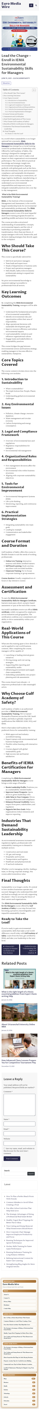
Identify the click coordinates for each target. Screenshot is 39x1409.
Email (6, 1129)
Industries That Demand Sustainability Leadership (17, 128)
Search (7, 1171)
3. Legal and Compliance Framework (18, 105)
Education (6, 83)
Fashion (6, 1389)
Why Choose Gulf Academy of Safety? (16, 121)
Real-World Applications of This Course (17, 119)
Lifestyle (6, 1397)
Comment (8, 1092)
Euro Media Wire (11, 5)
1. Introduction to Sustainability (17, 100)
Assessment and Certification (14, 116)
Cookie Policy (7, 1308)
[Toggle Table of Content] (33, 90)
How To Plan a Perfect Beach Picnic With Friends (17, 1318)
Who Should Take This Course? (14, 93)
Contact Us (7, 1298)
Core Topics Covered (11, 98)
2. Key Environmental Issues (16, 103)
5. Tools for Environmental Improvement (20, 109)
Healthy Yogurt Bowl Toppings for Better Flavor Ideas (18, 1333)
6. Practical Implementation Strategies (19, 111)
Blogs (5, 1378)
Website (7, 1139)
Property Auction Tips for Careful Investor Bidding (17, 1361)
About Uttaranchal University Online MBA (18, 1025)
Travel (5, 1404)
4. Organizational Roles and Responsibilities (21, 107)
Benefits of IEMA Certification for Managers (18, 124)
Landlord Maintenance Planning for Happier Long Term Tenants (19, 1368)
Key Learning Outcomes (12, 96)
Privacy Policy (7, 1301)
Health (5, 1386)
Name (6, 1119)
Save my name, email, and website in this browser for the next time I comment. (19, 1151)
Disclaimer (6, 1305)
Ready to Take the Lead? (15, 133)
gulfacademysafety (21, 78)
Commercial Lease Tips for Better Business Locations (18, 1364)
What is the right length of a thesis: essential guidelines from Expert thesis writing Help (19, 994)
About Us (6, 1294)
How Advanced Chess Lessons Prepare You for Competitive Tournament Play (19, 1061)
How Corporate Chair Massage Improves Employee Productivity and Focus (19, 1234)
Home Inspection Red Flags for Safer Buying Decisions (18, 1357)
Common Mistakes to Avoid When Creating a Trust (17, 1321)
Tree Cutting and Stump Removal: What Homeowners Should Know (18, 1337)
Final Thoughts (10, 131)
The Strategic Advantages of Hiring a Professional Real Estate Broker (18, 1329)
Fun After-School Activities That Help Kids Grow (17, 1324)
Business (6, 1382)
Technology (7, 1393)
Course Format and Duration (14, 114)
